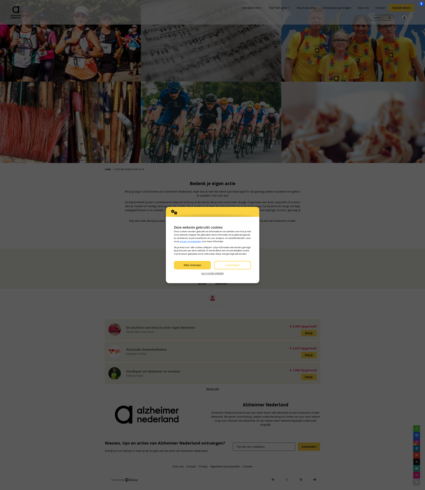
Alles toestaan (192, 265)
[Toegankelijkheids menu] (421, 4)
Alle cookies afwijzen (212, 273)
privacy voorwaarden (190, 241)
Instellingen (232, 265)
